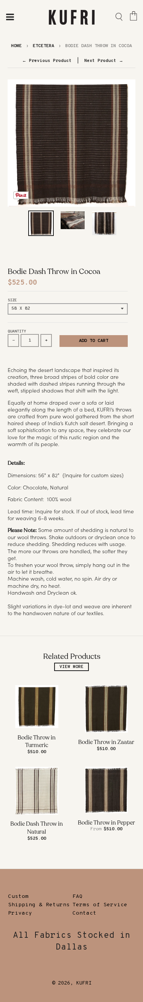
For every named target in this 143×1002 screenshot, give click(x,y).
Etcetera (43, 46)
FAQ (77, 896)
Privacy (20, 913)
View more (71, 667)
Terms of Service (99, 905)
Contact (84, 913)
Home (16, 46)
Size (12, 300)
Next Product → (103, 60)
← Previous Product (47, 60)
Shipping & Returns (39, 905)
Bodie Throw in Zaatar (106, 742)
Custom (18, 896)
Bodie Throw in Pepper (106, 822)
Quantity (17, 331)
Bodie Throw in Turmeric (37, 741)
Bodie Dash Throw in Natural (36, 828)
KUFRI (84, 983)
